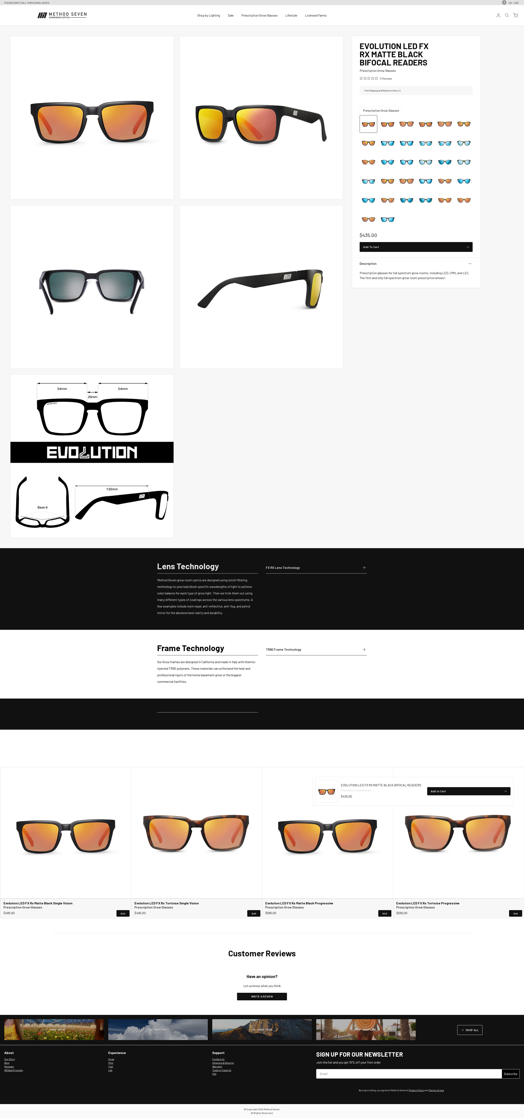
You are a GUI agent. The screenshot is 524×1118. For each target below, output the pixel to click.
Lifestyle (291, 15)
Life (110, 1070)
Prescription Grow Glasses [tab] (381, 110)
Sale (231, 15)
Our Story (9, 1059)
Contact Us (218, 1059)
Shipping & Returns (223, 1062)
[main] (262, 520)
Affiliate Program (13, 1070)
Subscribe (510, 1074)
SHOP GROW (54, 1030)
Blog (6, 1062)
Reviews (9, 1066)
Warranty (217, 1066)
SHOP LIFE (366, 1030)
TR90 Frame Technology (283, 649)
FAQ (214, 1073)
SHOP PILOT (158, 1030)
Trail (110, 1066)
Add (123, 913)
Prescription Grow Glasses (259, 15)
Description (368, 263)
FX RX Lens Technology (283, 567)
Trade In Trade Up (221, 1070)
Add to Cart (438, 791)
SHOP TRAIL (262, 1030)
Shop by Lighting (208, 15)
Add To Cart (371, 247)
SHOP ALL (470, 1030)
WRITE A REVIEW (262, 996)
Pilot (110, 1062)
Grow (111, 1059)
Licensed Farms (316, 15)
